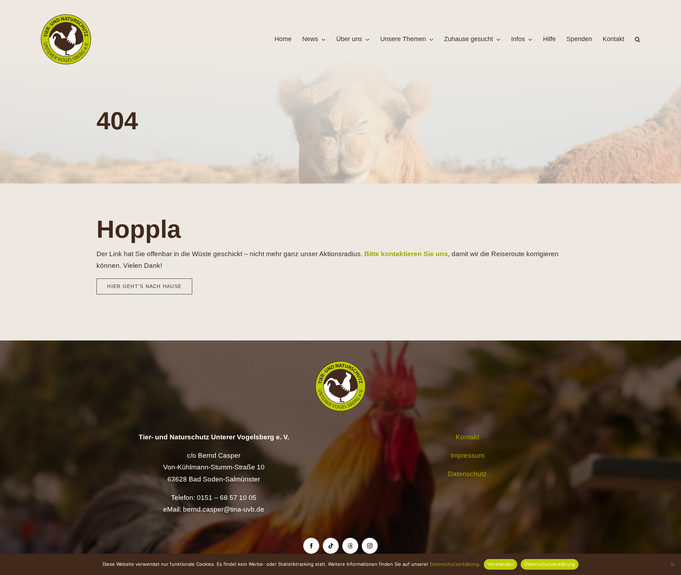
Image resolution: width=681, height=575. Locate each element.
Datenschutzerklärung (454, 564)
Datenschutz (467, 474)
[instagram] (370, 546)
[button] (637, 39)
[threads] (350, 546)
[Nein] (672, 564)
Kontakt (467, 437)
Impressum (467, 455)
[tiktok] (331, 546)
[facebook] (311, 546)
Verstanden (500, 564)
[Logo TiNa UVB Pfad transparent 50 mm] (66, 17)
